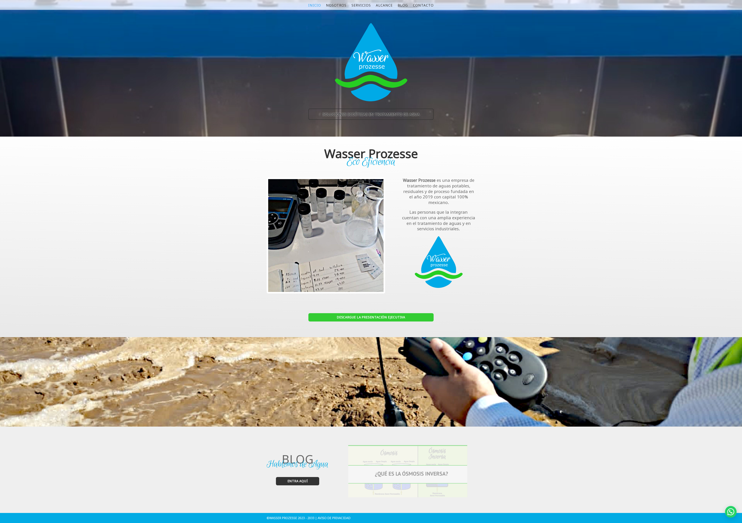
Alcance (384, 6)
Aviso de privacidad (334, 518)
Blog (403, 6)
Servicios (361, 6)
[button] (731, 512)
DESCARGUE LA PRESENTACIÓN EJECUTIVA (371, 317)
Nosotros (336, 6)
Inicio (314, 6)
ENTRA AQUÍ (298, 481)
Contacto (423, 6)
